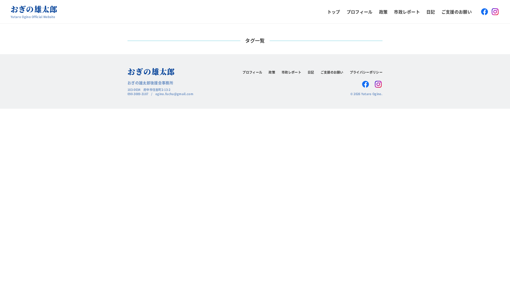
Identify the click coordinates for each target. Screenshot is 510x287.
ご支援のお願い (456, 12)
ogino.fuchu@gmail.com (174, 94)
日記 (430, 12)
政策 (383, 12)
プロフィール (360, 12)
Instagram (495, 11)
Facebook (484, 11)
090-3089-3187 (138, 94)
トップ (333, 12)
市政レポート (407, 12)
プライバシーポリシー (366, 72)
